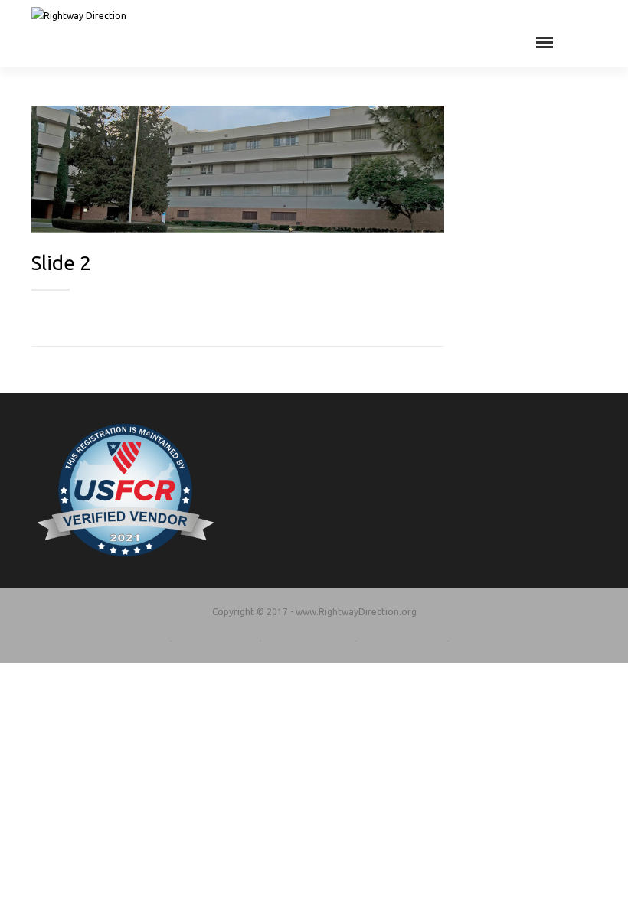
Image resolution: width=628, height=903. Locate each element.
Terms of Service (307, 638)
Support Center (214, 638)
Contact (475, 638)
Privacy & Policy (401, 638)
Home (147, 638)
